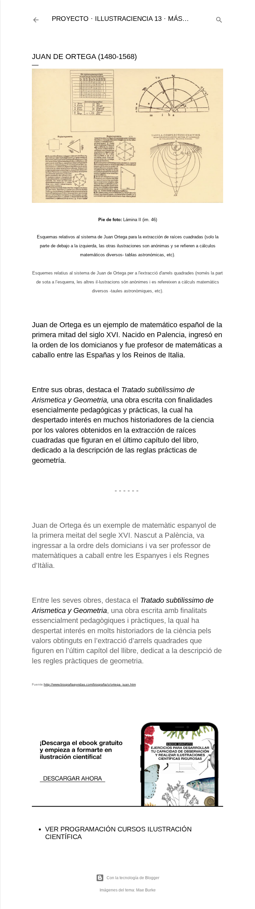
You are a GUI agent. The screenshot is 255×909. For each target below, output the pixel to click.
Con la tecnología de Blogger (133, 878)
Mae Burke (146, 890)
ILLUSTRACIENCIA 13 (128, 18)
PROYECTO (70, 18)
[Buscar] (219, 19)
